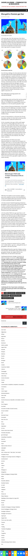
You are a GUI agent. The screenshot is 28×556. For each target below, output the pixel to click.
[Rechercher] (24, 323)
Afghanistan (3, 332)
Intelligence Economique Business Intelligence (11, 456)
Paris (2, 491)
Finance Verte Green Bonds (7, 430)
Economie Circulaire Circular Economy (9, 408)
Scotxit (2, 504)
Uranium (3, 539)
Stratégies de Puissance (7, 298)
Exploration (3, 426)
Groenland (3, 441)
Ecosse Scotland (4, 410)
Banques (3, 351)
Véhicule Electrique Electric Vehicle (8, 542)
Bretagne (3, 360)
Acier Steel (3, 329)
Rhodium (3, 500)
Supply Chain (4, 518)
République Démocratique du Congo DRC (10, 498)
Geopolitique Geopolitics (6, 437)
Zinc (2, 544)
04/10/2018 (4, 16)
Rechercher (3, 320)
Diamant (3, 397)
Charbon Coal (4, 373)
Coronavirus (3, 386)
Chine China (3, 375)
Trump (2, 531)
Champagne (3, 371)
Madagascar (4, 469)
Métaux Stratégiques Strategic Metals (9, 474)
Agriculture (3, 336)
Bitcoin (2, 358)
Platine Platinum (4, 496)
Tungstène (3, 533)
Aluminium (3, 343)
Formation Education (5, 432)
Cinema (2, 380)
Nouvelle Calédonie (5, 480)
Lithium (2, 465)
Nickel (2, 478)
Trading (2, 526)
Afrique (2, 334)
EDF (2, 413)
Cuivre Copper (4, 391)
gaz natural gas (4, 434)
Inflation (3, 450)
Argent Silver (4, 347)
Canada (2, 364)
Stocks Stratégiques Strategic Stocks (9, 509)
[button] (26, 10)
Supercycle (3, 515)
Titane (2, 524)
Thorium (3, 522)
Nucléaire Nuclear (5, 483)
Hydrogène (3, 448)
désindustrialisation (5, 393)
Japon (2, 463)
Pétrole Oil (3, 494)
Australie (3, 349)
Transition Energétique (6, 529)
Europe (2, 424)
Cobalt (2, 382)
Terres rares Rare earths (6, 520)
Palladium (3, 489)
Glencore (3, 439)
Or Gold (3, 485)
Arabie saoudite (4, 345)
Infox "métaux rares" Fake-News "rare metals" (11, 452)
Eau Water (3, 406)
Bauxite (2, 356)
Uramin (2, 537)
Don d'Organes (4, 404)
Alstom (2, 338)
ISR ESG (3, 461)
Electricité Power (4, 415)
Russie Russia (5, 295)
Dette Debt (3, 395)
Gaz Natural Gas (20, 293)
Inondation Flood (5, 454)
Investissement (4, 458)
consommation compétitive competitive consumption (12, 384)
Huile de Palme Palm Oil (6, 445)
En (5, 293)
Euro (2, 421)
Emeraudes (3, 417)
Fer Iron (3, 428)
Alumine (3, 340)
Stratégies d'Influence (15, 295)
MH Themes (22, 549)
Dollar (2, 402)
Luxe (2, 467)
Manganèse (3, 472)
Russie (2, 502)
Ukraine (2, 535)
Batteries (3, 354)
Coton (2, 389)
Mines (2, 476)
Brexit (2, 362)
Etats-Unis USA (11, 293)
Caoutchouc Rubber (5, 367)
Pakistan (3, 487)
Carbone (3, 369)
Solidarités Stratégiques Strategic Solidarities (10, 507)
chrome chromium (5, 378)
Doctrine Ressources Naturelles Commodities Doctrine (12, 399)
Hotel (2, 443)
